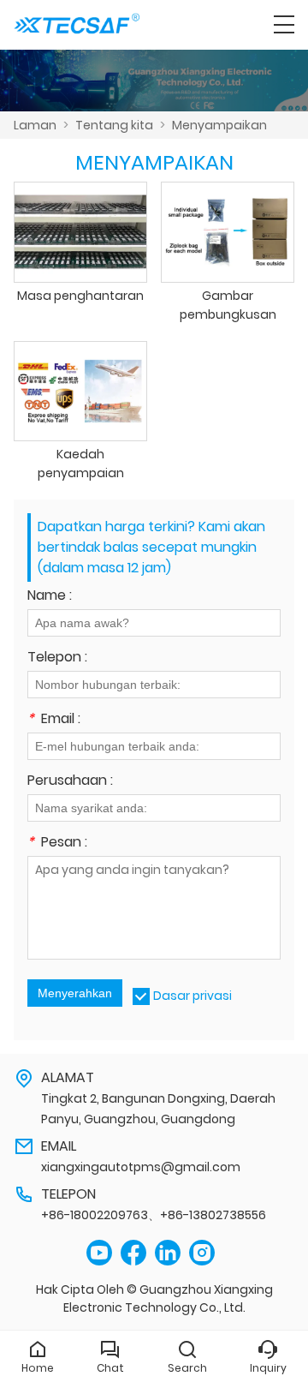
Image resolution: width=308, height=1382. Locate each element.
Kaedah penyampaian (81, 464)
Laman (35, 125)
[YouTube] (99, 1253)
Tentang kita (114, 125)
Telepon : (57, 658)
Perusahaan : (70, 782)
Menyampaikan (219, 125)
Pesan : (57, 843)
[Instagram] (202, 1253)
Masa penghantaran (80, 295)
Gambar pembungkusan (228, 305)
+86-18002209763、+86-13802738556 (153, 1214)
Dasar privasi (192, 995)
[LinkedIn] (167, 1253)
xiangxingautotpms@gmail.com (140, 1167)
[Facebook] (133, 1253)
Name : (49, 597)
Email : (53, 720)
